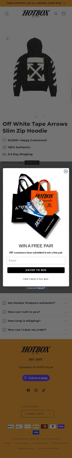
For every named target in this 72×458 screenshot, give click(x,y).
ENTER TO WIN (36, 270)
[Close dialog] (66, 171)
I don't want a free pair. (36, 279)
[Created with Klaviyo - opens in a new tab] (36, 288)
